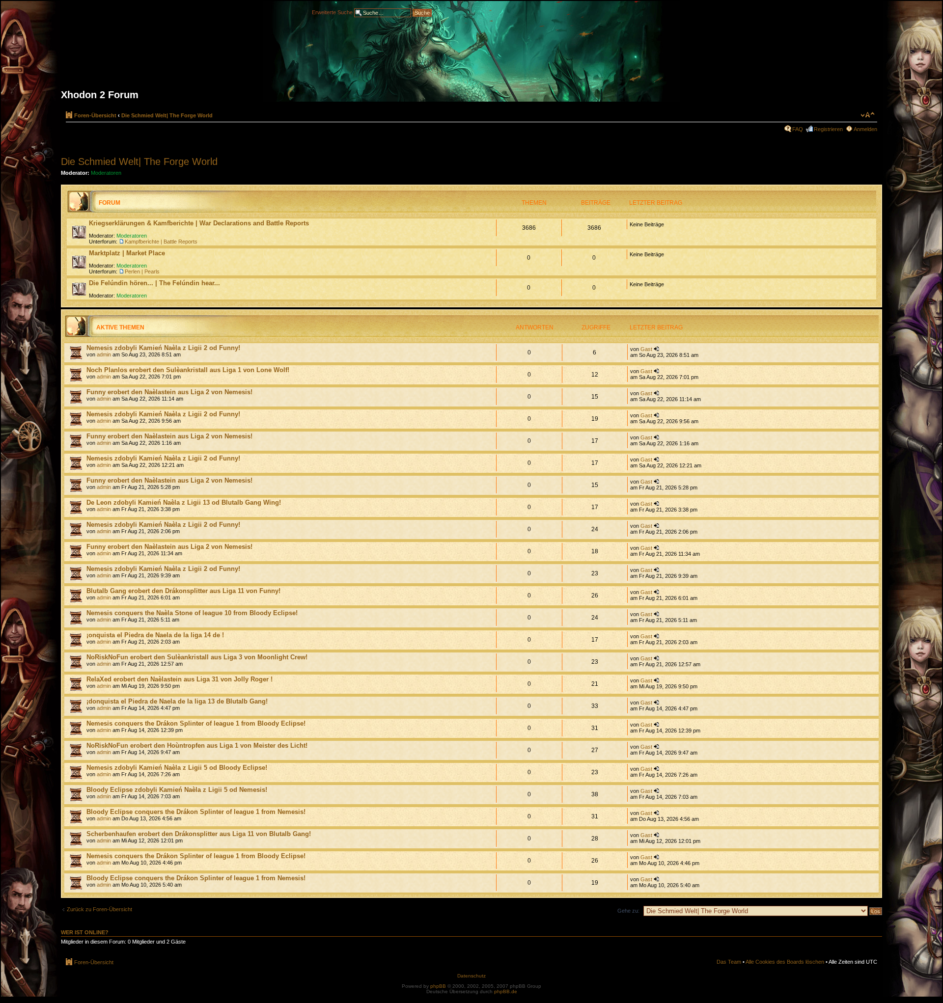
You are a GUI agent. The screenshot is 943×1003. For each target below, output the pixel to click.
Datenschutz (471, 975)
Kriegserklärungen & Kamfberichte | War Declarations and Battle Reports (199, 223)
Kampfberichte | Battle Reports (161, 241)
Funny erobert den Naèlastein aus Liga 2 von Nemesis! (169, 392)
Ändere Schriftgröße (867, 114)
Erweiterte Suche (332, 12)
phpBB (438, 986)
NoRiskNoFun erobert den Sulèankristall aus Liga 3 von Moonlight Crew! (196, 657)
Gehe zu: (628, 911)
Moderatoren (106, 173)
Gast (646, 349)
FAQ (797, 129)
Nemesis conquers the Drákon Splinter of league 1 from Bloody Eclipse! (195, 723)
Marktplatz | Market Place (127, 253)
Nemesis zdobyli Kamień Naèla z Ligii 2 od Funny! (163, 348)
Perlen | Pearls (142, 271)
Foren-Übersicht (95, 115)
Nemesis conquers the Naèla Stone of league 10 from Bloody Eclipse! (192, 613)
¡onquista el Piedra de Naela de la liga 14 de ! (155, 635)
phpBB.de (505, 991)
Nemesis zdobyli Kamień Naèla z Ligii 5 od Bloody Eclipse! (176, 767)
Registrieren (828, 129)
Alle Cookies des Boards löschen (785, 962)
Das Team (729, 962)
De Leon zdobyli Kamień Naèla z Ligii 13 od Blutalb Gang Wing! (183, 502)
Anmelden (865, 129)
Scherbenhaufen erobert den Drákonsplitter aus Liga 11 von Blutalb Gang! (198, 834)
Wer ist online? (85, 932)
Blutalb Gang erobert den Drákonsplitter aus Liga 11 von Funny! (183, 591)
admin (104, 354)
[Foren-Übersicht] (471, 55)
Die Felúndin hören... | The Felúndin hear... (154, 283)
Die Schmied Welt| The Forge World (167, 115)
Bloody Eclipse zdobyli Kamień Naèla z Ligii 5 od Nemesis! (176, 789)
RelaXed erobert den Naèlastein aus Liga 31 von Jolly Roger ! (179, 679)
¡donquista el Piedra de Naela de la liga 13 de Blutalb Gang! (177, 701)
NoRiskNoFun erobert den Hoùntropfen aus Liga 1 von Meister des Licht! (196, 745)
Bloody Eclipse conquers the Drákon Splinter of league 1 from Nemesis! (195, 811)
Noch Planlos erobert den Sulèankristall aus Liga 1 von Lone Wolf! (187, 370)
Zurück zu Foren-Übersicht (99, 909)
